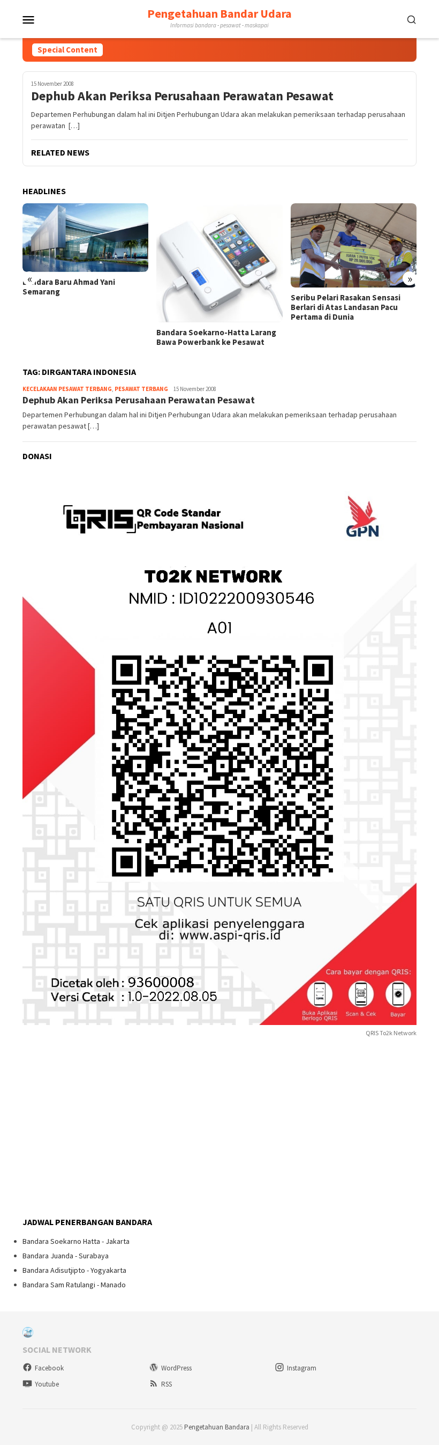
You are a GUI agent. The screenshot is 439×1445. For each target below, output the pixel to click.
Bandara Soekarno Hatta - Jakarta (76, 1241)
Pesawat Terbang (141, 389)
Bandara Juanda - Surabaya (65, 1255)
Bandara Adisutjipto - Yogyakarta (74, 1270)
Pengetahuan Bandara (216, 1427)
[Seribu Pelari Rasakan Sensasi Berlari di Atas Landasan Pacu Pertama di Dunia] (354, 245)
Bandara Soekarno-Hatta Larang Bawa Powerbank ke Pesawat (216, 337)
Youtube (47, 1384)
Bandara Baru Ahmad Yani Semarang (68, 287)
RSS (166, 1384)
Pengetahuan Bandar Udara (219, 13)
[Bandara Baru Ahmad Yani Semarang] (85, 237)
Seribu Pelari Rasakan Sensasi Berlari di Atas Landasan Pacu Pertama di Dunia (345, 307)
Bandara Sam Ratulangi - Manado (74, 1284)
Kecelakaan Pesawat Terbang (67, 389)
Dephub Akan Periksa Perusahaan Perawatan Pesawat (182, 96)
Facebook (49, 1368)
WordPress (176, 1368)
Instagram (301, 1368)
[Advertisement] (102, 1128)
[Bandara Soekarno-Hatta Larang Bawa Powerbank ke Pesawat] (219, 262)
